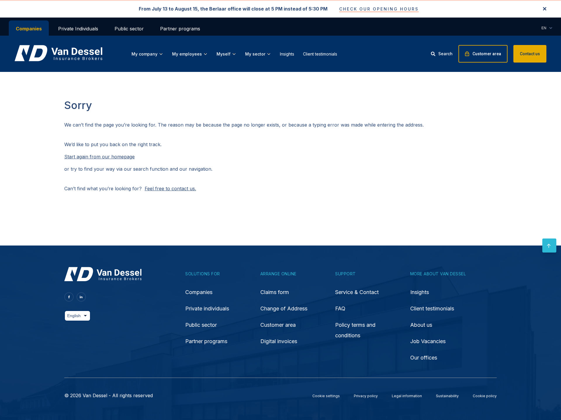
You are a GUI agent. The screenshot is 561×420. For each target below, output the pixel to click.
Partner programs (180, 29)
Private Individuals (78, 29)
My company (144, 54)
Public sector (129, 29)
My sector (255, 54)
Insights (287, 53)
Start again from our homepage (99, 157)
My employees (187, 54)
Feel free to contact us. (170, 188)
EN (543, 28)
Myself (224, 54)
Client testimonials (320, 53)
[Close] (544, 9)
